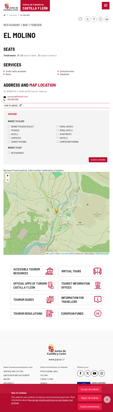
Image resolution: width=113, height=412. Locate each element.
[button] (7, 176)
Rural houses (66, 126)
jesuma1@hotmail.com (18, 96)
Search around (98, 159)
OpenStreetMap (67, 253)
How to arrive (11, 105)
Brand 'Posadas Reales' (22, 126)
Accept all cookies (90, 389)
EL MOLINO (25, 15)
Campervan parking (69, 141)
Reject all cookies (89, 397)
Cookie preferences (89, 406)
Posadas (15, 130)
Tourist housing (18, 141)
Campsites (16, 137)
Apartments (66, 134)
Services (13, 15)
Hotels (14, 134)
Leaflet (51, 253)
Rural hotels (66, 130)
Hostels (64, 137)
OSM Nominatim (102, 253)
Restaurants (17, 152)
